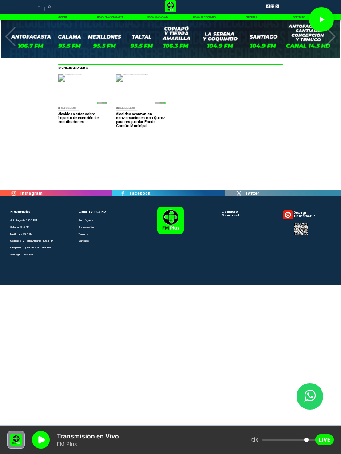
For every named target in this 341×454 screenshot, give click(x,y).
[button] (10, 37)
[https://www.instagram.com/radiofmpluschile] (14, 193)
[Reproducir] (321, 19)
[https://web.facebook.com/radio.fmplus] (122, 193)
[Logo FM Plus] (171, 7)
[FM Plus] (39, 9)
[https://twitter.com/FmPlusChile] (239, 193)
